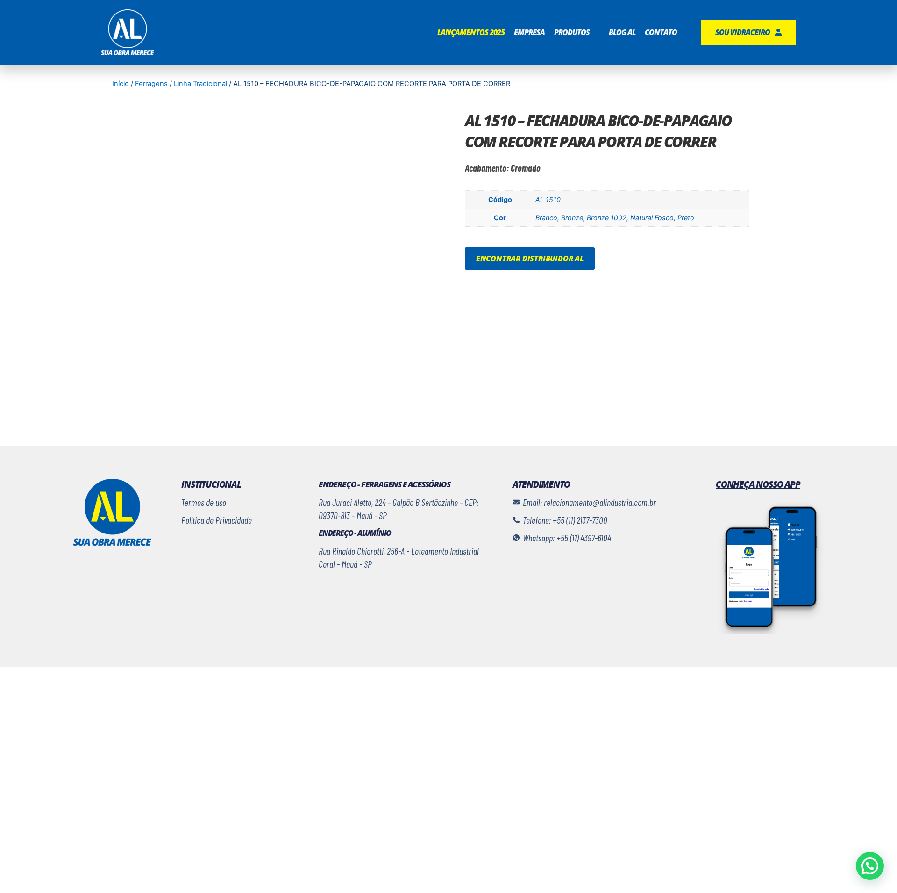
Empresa (529, 32)
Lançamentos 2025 (471, 32)
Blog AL (622, 32)
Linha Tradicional (200, 83)
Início (120, 83)
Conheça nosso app (758, 484)
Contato (661, 32)
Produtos (572, 32)
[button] (870, 866)
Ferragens (151, 83)
